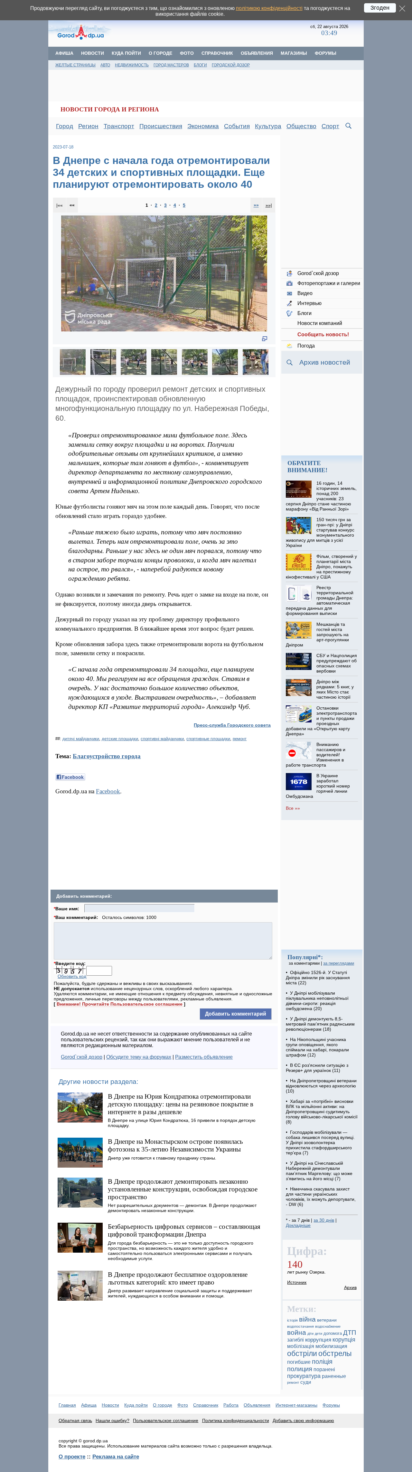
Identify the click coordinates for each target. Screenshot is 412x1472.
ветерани (327, 1320)
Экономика (203, 126)
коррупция (318, 1340)
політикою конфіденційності (269, 8)
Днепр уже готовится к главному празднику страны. (162, 1158)
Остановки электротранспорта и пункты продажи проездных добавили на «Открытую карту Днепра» (321, 720)
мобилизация (331, 1346)
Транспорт (119, 126)
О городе (160, 53)
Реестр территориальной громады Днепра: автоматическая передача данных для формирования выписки (319, 600)
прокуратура (304, 1376)
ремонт (240, 738)
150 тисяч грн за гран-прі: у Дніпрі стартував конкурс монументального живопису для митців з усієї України (320, 532)
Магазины (294, 53)
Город (64, 126)
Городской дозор (231, 65)
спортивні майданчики (162, 738)
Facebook (108, 791)
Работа (231, 1405)
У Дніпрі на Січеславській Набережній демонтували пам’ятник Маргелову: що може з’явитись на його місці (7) (319, 1171)
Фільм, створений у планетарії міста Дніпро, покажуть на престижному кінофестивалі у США (321, 566)
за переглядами (338, 963)
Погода (306, 346)
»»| (269, 205)
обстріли (302, 1353)
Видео (305, 293)
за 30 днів (324, 1220)
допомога (332, 1333)
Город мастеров (171, 65)
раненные (334, 1376)
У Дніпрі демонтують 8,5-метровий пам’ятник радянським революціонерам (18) (320, 1024)
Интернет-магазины (296, 1405)
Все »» (293, 808)
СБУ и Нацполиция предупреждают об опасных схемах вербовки (336, 663)
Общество (301, 126)
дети (318, 1333)
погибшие (299, 1362)
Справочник (217, 53)
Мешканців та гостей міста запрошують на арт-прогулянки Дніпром (317, 634)
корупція (343, 1339)
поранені (324, 1369)
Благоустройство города (107, 756)
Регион (88, 126)
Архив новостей (324, 362)
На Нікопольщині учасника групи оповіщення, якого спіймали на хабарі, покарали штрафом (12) (317, 1047)
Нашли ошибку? (112, 1420)
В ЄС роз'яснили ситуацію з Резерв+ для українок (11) (317, 1068)
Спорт (330, 126)
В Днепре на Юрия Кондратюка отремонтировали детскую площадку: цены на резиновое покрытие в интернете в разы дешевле (180, 1104)
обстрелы (335, 1353)
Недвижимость (132, 65)
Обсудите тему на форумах (138, 1057)
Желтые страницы (75, 65)
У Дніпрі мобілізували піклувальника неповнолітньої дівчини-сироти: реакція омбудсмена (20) (317, 1000)
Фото (187, 53)
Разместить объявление (204, 1057)
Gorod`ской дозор (81, 1057)
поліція (322, 1361)
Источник (296, 1282)
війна (307, 1319)
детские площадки (120, 738)
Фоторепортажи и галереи (328, 283)
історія (292, 1320)
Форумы (325, 53)
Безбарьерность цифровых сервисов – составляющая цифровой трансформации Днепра (184, 1230)
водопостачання (300, 1326)
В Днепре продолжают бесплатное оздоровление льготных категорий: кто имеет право (178, 1278)
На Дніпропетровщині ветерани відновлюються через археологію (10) (321, 1086)
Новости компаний (319, 323)
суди (305, 1382)
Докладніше (298, 1225)
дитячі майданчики (80, 738)
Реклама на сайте (115, 1456)
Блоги (200, 65)
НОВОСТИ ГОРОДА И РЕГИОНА (110, 109)
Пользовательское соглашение (165, 1420)
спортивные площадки (208, 738)
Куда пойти (126, 53)
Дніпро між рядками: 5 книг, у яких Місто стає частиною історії (335, 689)
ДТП (349, 1332)
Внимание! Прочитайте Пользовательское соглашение (120, 1004)
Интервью (309, 303)
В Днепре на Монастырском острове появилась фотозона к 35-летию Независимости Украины (175, 1145)
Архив (350, 1287)
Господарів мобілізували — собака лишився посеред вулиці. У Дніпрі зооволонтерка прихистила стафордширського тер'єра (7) (320, 1142)
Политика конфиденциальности (235, 1420)
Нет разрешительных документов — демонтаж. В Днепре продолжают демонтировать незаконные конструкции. (182, 1208)
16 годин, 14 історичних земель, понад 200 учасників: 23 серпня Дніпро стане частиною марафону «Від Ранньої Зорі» (321, 496)
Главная (67, 1405)
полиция (299, 1368)
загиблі (295, 1340)
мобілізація (300, 1346)
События (237, 126)
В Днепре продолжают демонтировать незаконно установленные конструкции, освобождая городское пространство (183, 1189)
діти (310, 1333)
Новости (92, 53)
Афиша (64, 53)
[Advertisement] (211, 30)
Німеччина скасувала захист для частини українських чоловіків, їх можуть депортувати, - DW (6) (321, 1196)
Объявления (257, 53)
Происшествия (160, 126)
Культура (268, 126)
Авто (105, 65)
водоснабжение (328, 1326)
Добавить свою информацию (303, 1420)
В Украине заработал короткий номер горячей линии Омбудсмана (318, 786)
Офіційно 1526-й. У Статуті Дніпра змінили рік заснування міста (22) (318, 977)
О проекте (72, 1456)
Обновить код (72, 976)
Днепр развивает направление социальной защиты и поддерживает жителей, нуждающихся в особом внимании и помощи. (180, 1293)
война (296, 1332)
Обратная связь (75, 1420)
